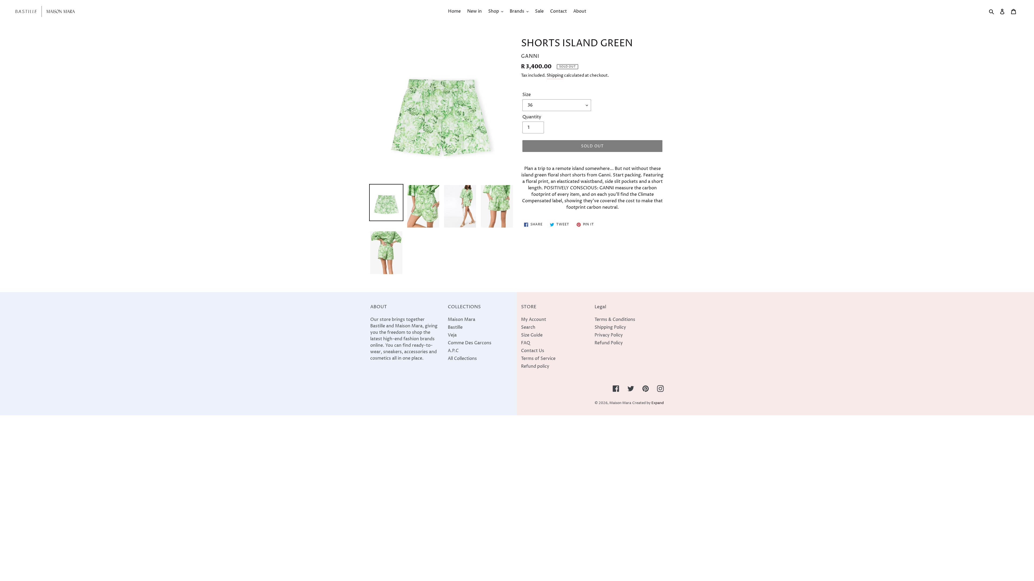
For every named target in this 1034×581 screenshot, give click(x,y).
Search (528, 327)
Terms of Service (538, 359)
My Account (533, 320)
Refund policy (535, 366)
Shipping (555, 75)
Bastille (455, 327)
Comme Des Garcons (469, 343)
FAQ (525, 343)
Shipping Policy (610, 327)
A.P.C (453, 351)
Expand (657, 403)
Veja (452, 335)
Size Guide (532, 335)
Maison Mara (461, 320)
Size (526, 95)
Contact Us (532, 351)
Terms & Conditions (615, 320)
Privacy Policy (609, 335)
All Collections (462, 359)
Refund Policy (609, 343)
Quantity (531, 117)
